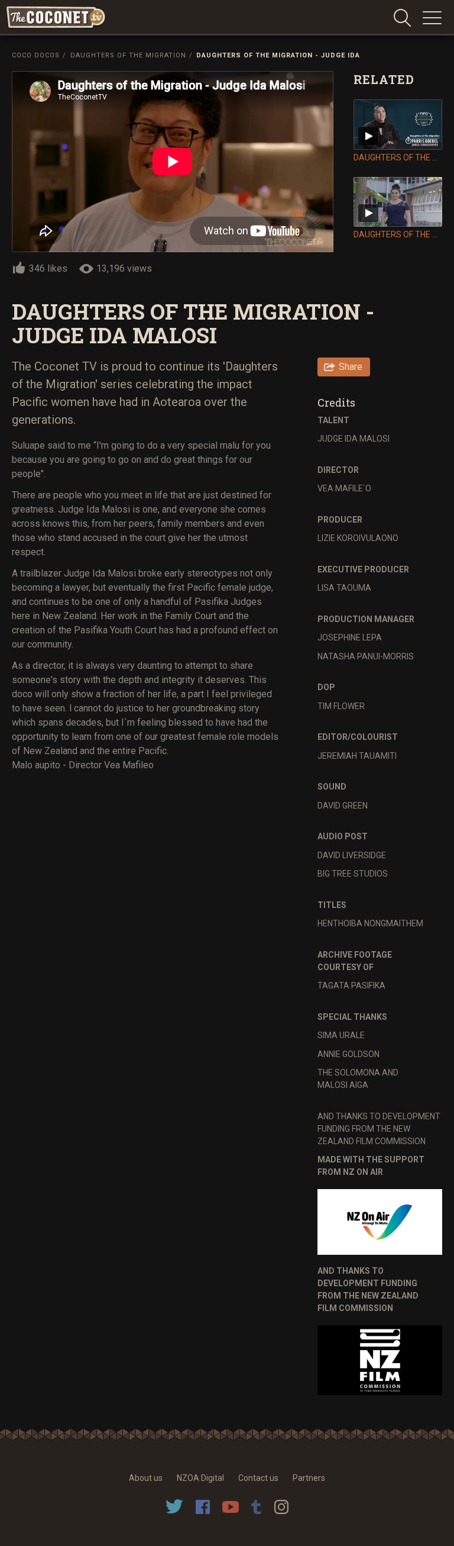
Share (350, 366)
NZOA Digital (200, 1478)
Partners (309, 1478)
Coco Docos (36, 55)
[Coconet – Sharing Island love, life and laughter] (56, 18)
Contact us (258, 1478)
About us (146, 1478)
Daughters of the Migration (128, 55)
